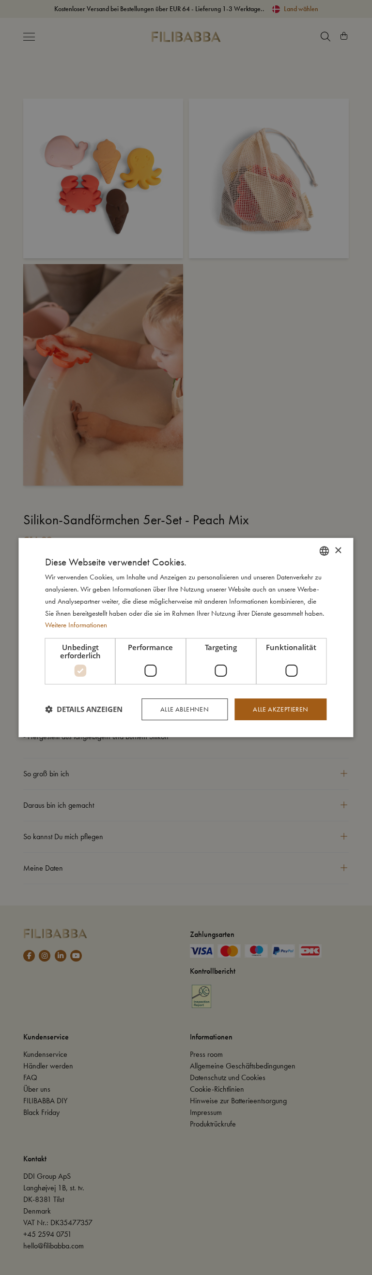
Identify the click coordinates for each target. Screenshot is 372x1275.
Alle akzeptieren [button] (280, 709)
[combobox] (324, 551)
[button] (84, 709)
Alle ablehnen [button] (184, 709)
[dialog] (185, 637)
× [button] (337, 550)
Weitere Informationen (76, 625)
